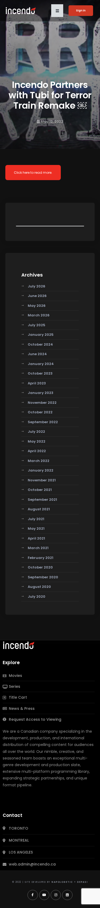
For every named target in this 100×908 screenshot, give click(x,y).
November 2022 (42, 402)
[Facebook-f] (32, 895)
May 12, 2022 (52, 121)
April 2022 (37, 450)
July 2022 (36, 431)
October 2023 (40, 373)
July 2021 (36, 518)
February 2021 (40, 557)
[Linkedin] (67, 895)
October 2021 (40, 489)
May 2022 (36, 441)
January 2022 (40, 470)
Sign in (81, 10)
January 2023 (40, 392)
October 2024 (40, 344)
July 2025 (36, 325)
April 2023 (37, 383)
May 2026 (37, 305)
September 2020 (43, 577)
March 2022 (38, 460)
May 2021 (36, 528)
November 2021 (42, 480)
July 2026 (36, 286)
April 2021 (36, 538)
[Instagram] (56, 895)
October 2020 (40, 567)
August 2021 (39, 509)
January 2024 (41, 363)
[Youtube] (44, 895)
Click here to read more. (33, 172)
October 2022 (40, 412)
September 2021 (42, 499)
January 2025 (41, 334)
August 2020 (39, 586)
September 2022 (43, 422)
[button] (57, 10)
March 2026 (39, 315)
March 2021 (38, 547)
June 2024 (37, 354)
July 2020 (36, 596)
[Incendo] (19, 645)
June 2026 (37, 295)
